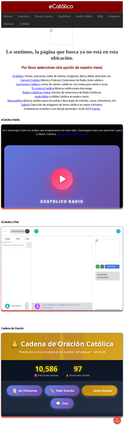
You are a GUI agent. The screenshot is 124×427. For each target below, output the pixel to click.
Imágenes (114, 16)
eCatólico (18, 76)
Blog (100, 16)
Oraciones (64, 16)
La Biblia (24, 23)
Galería (25, 104)
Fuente (96, 108)
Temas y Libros (43, 16)
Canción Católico (30, 80)
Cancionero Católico (28, 84)
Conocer (9, 23)
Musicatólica (15, 100)
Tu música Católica (42, 88)
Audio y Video (84, 16)
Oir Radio (117, 420)
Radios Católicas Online (37, 92)
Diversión (23, 16)
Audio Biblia (42, 96)
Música (8, 16)
